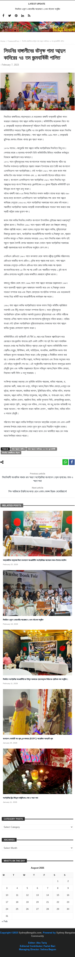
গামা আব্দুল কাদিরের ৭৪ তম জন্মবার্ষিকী (42, 449)
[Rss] (29, 16)
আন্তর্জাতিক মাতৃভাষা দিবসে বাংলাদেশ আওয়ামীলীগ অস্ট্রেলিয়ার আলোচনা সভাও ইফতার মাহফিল (34, 560)
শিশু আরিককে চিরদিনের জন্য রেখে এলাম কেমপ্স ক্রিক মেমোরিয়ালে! (37, 489)
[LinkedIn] (22, 16)
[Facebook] (3, 16)
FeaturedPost (13, 41)
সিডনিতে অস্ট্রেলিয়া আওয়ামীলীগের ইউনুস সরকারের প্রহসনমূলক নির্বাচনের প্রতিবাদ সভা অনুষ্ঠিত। (35, 679)
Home (2, 41)
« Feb (5, 921)
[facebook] (72, 462)
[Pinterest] (16, 16)
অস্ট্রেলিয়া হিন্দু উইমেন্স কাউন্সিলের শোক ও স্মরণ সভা (20, 798)
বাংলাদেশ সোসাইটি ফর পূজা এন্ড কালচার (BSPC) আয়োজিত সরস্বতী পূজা (28, 738)
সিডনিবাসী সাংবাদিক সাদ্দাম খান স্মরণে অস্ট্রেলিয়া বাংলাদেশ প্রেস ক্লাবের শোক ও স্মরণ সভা (37, 477)
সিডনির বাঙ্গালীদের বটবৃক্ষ (11, 453)
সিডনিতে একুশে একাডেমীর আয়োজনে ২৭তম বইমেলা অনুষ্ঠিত (37, 9)
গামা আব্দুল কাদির (18, 449)
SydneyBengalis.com (30, 932)
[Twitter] (9, 16)
